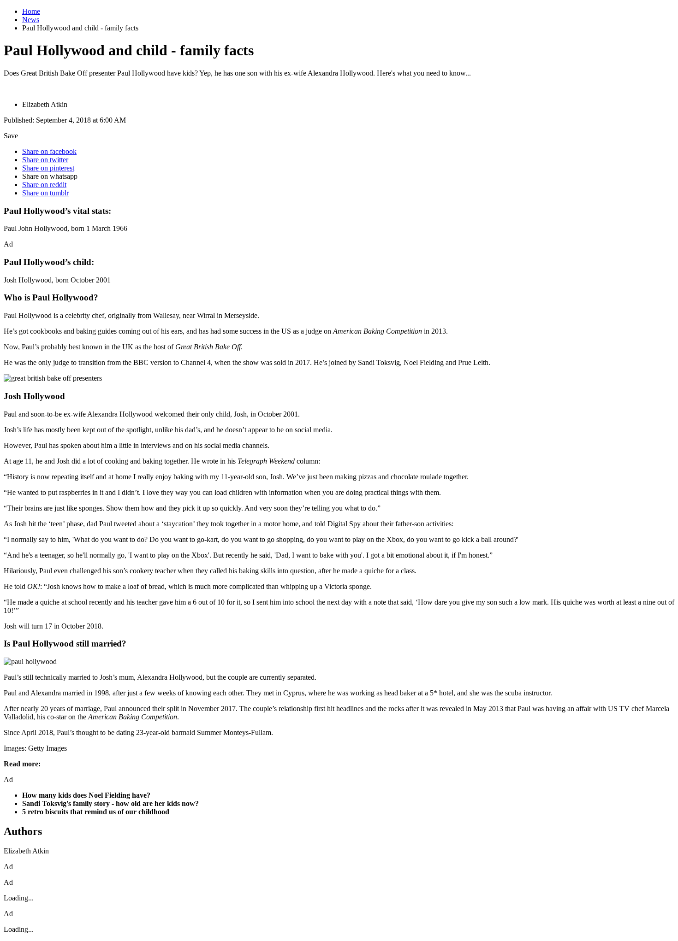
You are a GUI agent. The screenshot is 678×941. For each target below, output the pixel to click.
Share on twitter (45, 160)
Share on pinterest (48, 168)
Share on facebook (49, 151)
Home (31, 11)
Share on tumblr (45, 193)
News (30, 20)
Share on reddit (44, 184)
